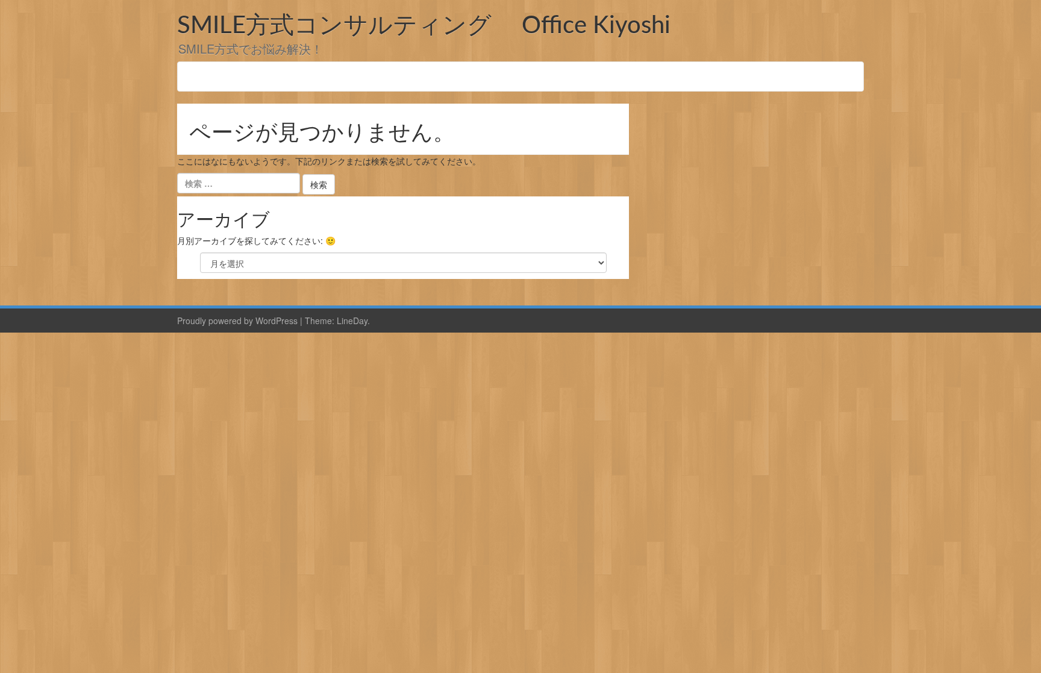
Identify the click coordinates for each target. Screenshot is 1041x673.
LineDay (352, 321)
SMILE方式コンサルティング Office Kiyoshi (424, 26)
